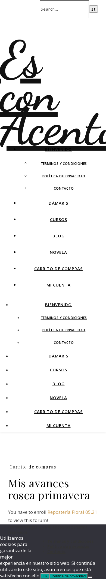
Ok (45, 576)
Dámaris (58, 203)
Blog (58, 235)
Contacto (64, 188)
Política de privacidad (64, 176)
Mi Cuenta (58, 285)
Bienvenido (58, 149)
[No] (90, 577)
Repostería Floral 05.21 (72, 512)
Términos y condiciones (64, 163)
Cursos (58, 219)
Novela (58, 252)
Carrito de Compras (58, 268)
